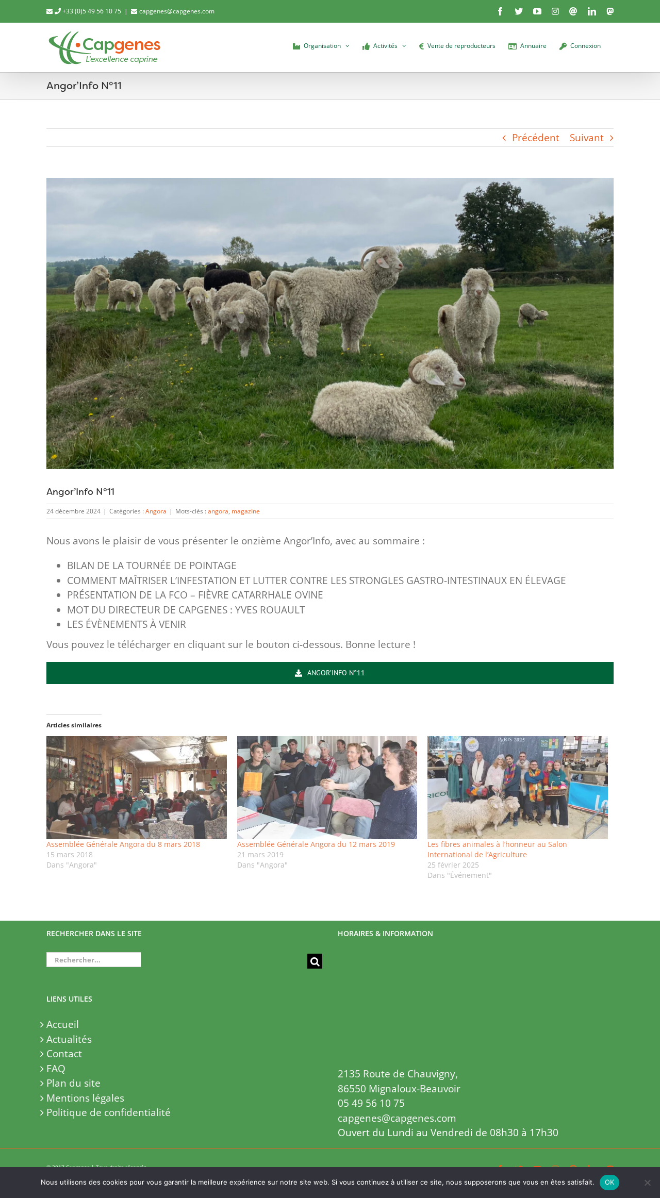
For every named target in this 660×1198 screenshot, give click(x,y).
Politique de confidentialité (108, 1112)
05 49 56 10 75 (371, 1103)
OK (610, 1182)
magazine (246, 511)
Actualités (69, 1039)
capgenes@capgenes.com (176, 11)
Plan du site (73, 1083)
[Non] (647, 1182)
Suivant (587, 137)
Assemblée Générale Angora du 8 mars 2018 (123, 844)
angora (218, 511)
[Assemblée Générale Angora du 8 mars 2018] (136, 787)
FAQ (55, 1068)
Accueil (62, 1024)
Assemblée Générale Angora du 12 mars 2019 (316, 844)
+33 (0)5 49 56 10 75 (91, 11)
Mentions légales (85, 1098)
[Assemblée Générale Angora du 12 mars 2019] (327, 787)
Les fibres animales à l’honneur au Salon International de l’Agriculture (497, 849)
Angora (156, 511)
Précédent (535, 137)
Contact (64, 1053)
